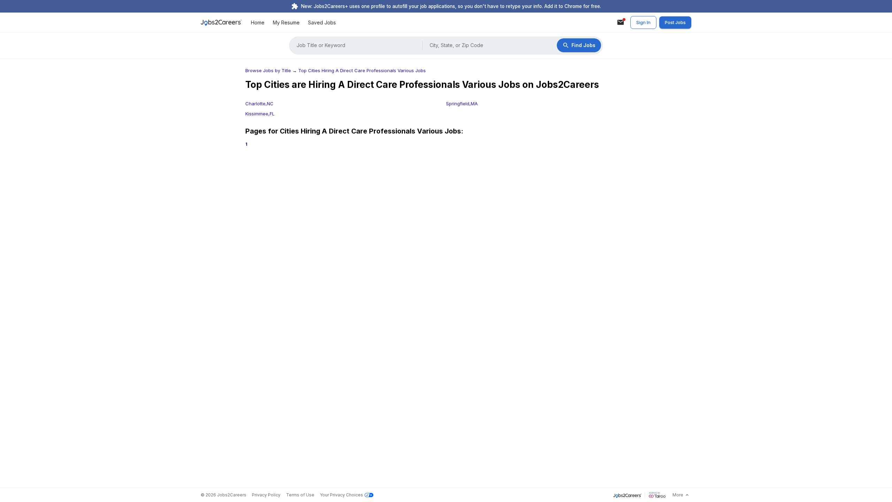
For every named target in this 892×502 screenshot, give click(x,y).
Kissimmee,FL (260, 113)
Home (257, 22)
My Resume (286, 22)
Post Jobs (675, 22)
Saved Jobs (322, 22)
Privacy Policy (266, 494)
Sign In (643, 22)
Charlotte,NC (259, 103)
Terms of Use (300, 494)
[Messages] (621, 22)
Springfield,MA (462, 103)
